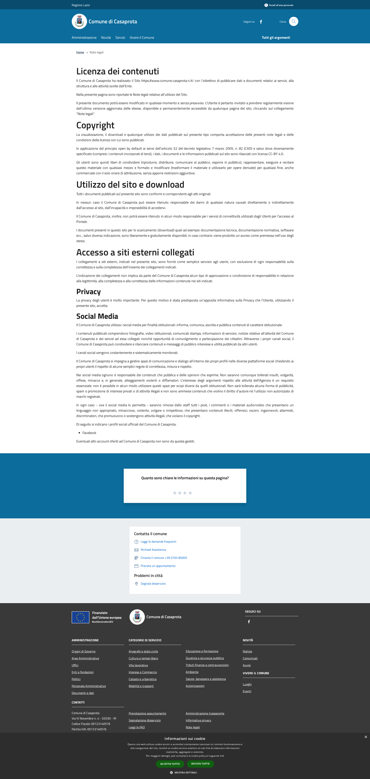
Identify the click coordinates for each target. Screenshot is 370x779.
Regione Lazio (81, 5)
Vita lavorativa (138, 665)
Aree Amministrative (85, 658)
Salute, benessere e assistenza (206, 679)
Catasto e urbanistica (142, 679)
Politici (76, 679)
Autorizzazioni (195, 685)
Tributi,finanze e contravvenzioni (207, 665)
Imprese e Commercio (143, 672)
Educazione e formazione (202, 651)
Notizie (247, 651)
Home (80, 52)
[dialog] (185, 756)
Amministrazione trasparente (205, 713)
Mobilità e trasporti (141, 686)
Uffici (75, 665)
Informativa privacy (198, 720)
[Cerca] (293, 21)
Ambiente (192, 672)
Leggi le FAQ (137, 727)
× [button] (365, 737)
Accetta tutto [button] (170, 764)
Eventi (247, 691)
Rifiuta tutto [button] (200, 763)
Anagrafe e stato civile (143, 651)
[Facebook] (259, 21)
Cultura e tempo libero (143, 658)
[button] (185, 772)
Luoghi (247, 684)
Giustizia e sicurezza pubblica (205, 658)
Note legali (193, 727)
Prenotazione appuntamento (147, 713)
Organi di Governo (83, 651)
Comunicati (250, 658)
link (222, 755)
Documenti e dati (83, 693)
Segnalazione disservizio (145, 720)
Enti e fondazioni (83, 672)
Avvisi (247, 665)
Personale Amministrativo (89, 686)
